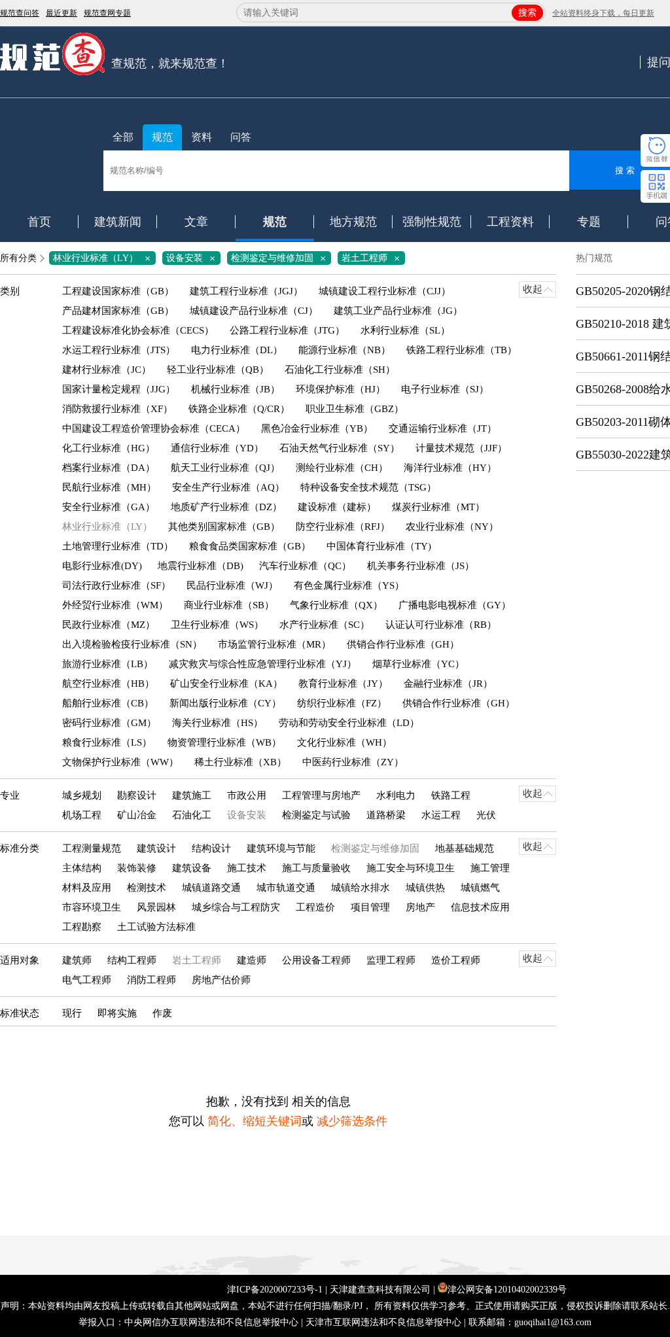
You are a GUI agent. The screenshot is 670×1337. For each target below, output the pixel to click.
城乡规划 (81, 795)
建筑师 (77, 960)
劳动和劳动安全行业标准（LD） (349, 723)
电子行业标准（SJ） (445, 389)
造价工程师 (455, 960)
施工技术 (246, 868)
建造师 (251, 960)
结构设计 (211, 848)
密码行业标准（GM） (109, 723)
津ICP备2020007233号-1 (275, 1289)
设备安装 (193, 258)
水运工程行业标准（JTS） (118, 350)
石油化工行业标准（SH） (340, 369)
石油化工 (191, 815)
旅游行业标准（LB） (107, 664)
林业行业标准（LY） (104, 258)
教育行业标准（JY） (343, 683)
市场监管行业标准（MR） (274, 644)
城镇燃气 (480, 887)
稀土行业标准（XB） (240, 762)
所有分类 (18, 258)
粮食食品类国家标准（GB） (250, 546)
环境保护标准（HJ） (340, 389)
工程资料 (510, 221)
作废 (162, 1013)
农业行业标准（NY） (452, 526)
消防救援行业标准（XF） (117, 409)
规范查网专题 (107, 13)
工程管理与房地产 (321, 795)
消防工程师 (151, 980)
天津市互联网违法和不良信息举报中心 (383, 1322)
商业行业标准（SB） (229, 605)
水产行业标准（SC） (324, 624)
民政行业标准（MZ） (108, 624)
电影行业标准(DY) (102, 566)
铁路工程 (450, 795)
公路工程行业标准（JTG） (287, 330)
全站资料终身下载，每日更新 (603, 13)
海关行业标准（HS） (217, 723)
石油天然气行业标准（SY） (339, 448)
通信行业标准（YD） (217, 448)
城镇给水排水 (360, 887)
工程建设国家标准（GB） (118, 291)
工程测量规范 (91, 848)
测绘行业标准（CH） (342, 467)
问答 (240, 137)
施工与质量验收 (316, 868)
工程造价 (315, 907)
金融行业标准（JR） (448, 683)
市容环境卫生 (91, 907)
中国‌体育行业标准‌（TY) (378, 546)
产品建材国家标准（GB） (118, 310)
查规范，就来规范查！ (170, 63)
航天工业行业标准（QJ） (225, 467)
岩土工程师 (373, 258)
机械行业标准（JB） (235, 389)
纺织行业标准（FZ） (342, 703)
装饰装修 (136, 868)
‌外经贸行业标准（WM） (115, 605)
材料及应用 (86, 887)
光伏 (486, 815)
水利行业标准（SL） (405, 330)
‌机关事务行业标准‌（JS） (420, 566)
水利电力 (395, 795)
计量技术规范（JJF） (461, 448)
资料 (201, 137)
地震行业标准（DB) (200, 566)
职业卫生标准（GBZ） (355, 409)
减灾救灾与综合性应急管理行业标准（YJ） (263, 664)
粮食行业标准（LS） (107, 742)
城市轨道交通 (285, 887)
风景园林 (156, 907)
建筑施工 (191, 795)
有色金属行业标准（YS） (349, 585)
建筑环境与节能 (281, 848)
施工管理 (490, 868)
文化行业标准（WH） (344, 742)
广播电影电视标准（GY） (454, 605)
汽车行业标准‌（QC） (305, 566)
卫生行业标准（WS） (217, 624)
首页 (39, 221)
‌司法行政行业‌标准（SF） (116, 585)
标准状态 (19, 1013)
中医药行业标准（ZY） (353, 762)
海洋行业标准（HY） (450, 467)
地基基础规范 (464, 848)
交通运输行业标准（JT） (443, 428)
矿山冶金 (136, 815)
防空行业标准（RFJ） (343, 526)
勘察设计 (136, 795)
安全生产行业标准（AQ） (228, 487)
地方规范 (353, 221)
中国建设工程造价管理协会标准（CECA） (153, 428)
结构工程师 (131, 960)
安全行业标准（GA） (108, 507)
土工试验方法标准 (156, 927)
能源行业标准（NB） (344, 350)
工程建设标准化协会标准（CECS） (138, 330)
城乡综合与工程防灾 (236, 907)
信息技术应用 (480, 907)
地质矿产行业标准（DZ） (226, 507)
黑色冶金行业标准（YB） (317, 428)
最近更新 (61, 13)
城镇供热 (425, 887)
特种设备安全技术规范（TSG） (368, 487)
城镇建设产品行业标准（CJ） (254, 310)
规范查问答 (19, 13)
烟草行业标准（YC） (418, 664)
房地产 (420, 907)
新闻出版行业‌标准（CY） (225, 703)
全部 (123, 137)
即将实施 (117, 1013)
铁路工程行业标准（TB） (461, 350)
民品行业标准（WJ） (232, 585)
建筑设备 (191, 868)
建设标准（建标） (337, 507)
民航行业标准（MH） (109, 487)
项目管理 (370, 907)
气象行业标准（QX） (336, 605)
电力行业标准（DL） (237, 350)
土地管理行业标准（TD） (117, 546)
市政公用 (246, 795)
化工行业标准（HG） (108, 448)
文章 (196, 221)
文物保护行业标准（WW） (120, 762)
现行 (72, 1013)
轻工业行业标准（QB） (218, 369)
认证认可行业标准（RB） (441, 624)
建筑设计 (156, 848)
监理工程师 (390, 960)
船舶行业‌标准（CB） (108, 703)
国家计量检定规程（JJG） (118, 389)
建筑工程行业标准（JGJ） (246, 291)
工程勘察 (81, 927)
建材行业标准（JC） (106, 369)
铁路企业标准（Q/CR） (239, 409)
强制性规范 (431, 221)
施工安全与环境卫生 (410, 868)
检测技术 (146, 887)
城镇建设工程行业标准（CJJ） (385, 291)
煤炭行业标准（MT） (438, 507)
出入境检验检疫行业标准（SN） (132, 644)
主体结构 (81, 868)
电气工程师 (86, 980)
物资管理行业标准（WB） (224, 742)
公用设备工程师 (316, 960)
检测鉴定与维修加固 (280, 258)
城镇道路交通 (211, 887)
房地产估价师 (221, 980)
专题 (589, 221)
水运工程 (441, 815)
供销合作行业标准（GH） (403, 644)
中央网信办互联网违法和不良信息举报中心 (211, 1322)
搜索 (527, 13)
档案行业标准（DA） (108, 467)
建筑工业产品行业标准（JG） (398, 310)
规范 (162, 137)
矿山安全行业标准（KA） (226, 683)
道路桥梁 (386, 815)
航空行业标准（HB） (108, 683)
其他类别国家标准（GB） (224, 526)
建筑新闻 (117, 221)
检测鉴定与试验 (316, 815)
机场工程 (81, 815)
